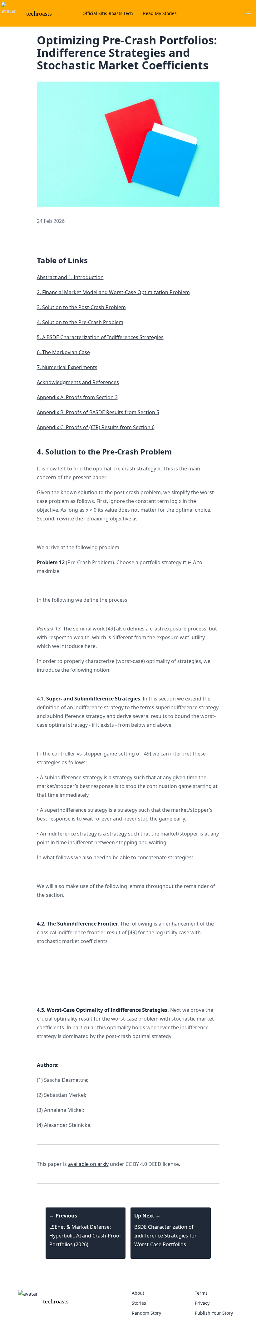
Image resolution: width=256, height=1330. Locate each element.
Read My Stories (160, 13)
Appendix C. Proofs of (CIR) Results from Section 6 (96, 427)
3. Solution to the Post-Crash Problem (81, 307)
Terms (201, 1293)
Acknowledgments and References (78, 382)
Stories (139, 1303)
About (138, 1293)
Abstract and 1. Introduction (70, 277)
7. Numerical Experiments (67, 367)
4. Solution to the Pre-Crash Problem (80, 322)
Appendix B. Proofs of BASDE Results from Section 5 (98, 412)
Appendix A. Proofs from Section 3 (77, 397)
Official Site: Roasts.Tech (107, 13)
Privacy (202, 1303)
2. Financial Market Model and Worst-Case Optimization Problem (113, 292)
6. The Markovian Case (63, 352)
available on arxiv (88, 1164)
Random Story (146, 1313)
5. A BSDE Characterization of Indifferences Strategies (100, 337)
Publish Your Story (214, 1313)
